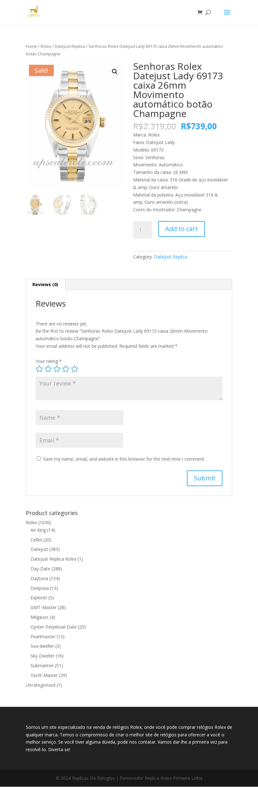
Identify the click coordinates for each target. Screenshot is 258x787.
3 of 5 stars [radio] (57, 369)
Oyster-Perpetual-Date (54, 627)
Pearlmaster (43, 637)
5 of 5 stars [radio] (74, 369)
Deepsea (40, 588)
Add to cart (181, 228)
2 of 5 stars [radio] (48, 369)
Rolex (46, 46)
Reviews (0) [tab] (45, 284)
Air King (38, 530)
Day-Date (40, 569)
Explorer (39, 598)
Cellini (36, 540)
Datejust (39, 549)
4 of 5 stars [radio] (66, 369)
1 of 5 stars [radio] (39, 369)
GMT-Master (44, 607)
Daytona (39, 578)
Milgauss (39, 617)
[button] (115, 71)
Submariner (42, 665)
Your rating (49, 361)
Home (31, 46)
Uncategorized (40, 685)
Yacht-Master (44, 675)
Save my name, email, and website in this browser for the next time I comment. (124, 459)
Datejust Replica (70, 46)
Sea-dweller (42, 646)
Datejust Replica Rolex (53, 559)
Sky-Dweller (42, 656)
